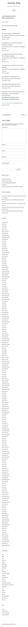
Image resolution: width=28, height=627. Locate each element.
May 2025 (4, 244)
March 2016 (4, 445)
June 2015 (4, 462)
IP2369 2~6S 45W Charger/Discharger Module (12, 186)
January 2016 (5, 449)
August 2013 (5, 504)
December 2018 (5, 383)
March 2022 (4, 310)
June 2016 (4, 440)
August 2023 (5, 278)
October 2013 (5, 500)
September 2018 (5, 389)
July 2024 (4, 258)
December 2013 (5, 496)
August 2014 (5, 481)
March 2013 (4, 513)
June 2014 (4, 485)
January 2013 (5, 517)
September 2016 (5, 434)
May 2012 (4, 530)
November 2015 (5, 453)
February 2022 (5, 312)
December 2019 (5, 361)
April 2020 (4, 353)
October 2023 (5, 274)
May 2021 (4, 329)
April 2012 (4, 532)
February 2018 (5, 402)
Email (4, 150)
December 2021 (5, 316)
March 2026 (4, 229)
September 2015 (5, 457)
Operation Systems (6, 582)
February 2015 (5, 470)
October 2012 (5, 522)
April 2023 (4, 286)
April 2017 (4, 421)
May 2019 (4, 374)
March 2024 (4, 265)
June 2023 (4, 282)
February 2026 (5, 231)
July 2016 (4, 438)
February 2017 (5, 425)
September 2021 (5, 321)
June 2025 (4, 243)
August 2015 (5, 459)
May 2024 (4, 261)
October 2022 (5, 297)
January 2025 (5, 250)
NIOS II (3, 579)
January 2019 (5, 382)
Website (4, 157)
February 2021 (5, 335)
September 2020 (5, 344)
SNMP (3, 590)
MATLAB (4, 571)
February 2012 (5, 536)
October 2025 (5, 239)
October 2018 (5, 387)
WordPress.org (5, 614)
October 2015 (5, 455)
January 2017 (5, 427)
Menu (14, 10)
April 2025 (4, 246)
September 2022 (5, 299)
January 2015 (5, 472)
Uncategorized (16, 103)
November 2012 (5, 521)
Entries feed (4, 611)
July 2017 (4, 415)
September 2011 (5, 545)
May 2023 (4, 284)
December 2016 (5, 428)
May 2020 (4, 351)
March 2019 (4, 378)
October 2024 (5, 254)
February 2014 (5, 492)
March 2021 (4, 333)
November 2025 (5, 237)
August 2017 (5, 413)
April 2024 (4, 263)
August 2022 (5, 301)
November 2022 (5, 295)
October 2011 (5, 543)
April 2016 (4, 444)
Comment (5, 127)
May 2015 (4, 464)
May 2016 (4, 442)
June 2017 (4, 417)
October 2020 (5, 342)
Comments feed (5, 613)
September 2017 (5, 412)
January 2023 (5, 291)
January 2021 (5, 336)
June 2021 (4, 327)
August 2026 (5, 222)
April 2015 (4, 466)
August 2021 (5, 323)
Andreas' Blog (14, 3)
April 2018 (4, 398)
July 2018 (4, 393)
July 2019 (4, 370)
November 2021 (5, 318)
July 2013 (4, 505)
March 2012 (4, 534)
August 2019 (5, 368)
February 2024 (5, 267)
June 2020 (4, 350)
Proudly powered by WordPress (8, 624)
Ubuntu (3, 592)
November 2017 (5, 408)
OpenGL (4, 581)
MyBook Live (5, 577)
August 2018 (5, 391)
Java (3, 569)
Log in (3, 609)
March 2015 (4, 468)
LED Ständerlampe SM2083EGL (9, 182)
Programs (4, 586)
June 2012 (4, 528)
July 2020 (4, 348)
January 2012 (5, 537)
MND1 (23, 114)
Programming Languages (7, 584)
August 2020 (5, 346)
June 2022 (4, 305)
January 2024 (5, 269)
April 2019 (4, 376)
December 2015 (5, 451)
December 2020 (5, 338)
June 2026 (4, 226)
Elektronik (4, 564)
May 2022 (4, 306)
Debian (3, 562)
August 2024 (5, 256)
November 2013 (5, 498)
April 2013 (4, 511)
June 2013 (4, 507)
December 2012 (5, 519)
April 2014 (4, 489)
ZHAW (3, 599)
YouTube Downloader (7, 181)
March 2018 (4, 400)
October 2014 (5, 477)
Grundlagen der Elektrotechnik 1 (10, 97)
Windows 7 (4, 598)
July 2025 (4, 241)
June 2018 (4, 395)
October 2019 (5, 365)
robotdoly (4, 184)
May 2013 (4, 509)
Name (4, 144)
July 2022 (4, 303)
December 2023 (5, 271)
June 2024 (4, 259)
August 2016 (5, 436)
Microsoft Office (5, 573)
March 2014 (4, 490)
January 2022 (5, 314)
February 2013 (5, 515)
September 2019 (5, 366)
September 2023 (5, 276)
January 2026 (5, 233)
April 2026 (4, 228)
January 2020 (5, 359)
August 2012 (5, 526)
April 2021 (4, 331)
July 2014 (4, 483)
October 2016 (5, 432)
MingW (3, 575)
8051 (3, 554)
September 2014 (5, 479)
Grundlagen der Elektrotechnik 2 (10, 99)
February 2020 (5, 357)
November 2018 (5, 385)
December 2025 (5, 235)
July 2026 (4, 224)
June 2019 (4, 372)
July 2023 (4, 280)
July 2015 (4, 460)
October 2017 (5, 410)
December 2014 (5, 474)
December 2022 (5, 293)
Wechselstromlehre (12, 25)
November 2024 (5, 252)
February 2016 (5, 447)
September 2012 (5, 524)
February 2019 (5, 380)
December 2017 (5, 406)
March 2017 (4, 423)
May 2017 (4, 419)
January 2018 (5, 404)
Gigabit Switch (6, 114)
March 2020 (4, 355)
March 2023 (4, 288)
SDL (3, 588)
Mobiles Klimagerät (6, 179)
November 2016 (5, 430)
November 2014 (5, 475)
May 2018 (4, 397)
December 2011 (5, 539)
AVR (3, 558)
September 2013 (5, 502)
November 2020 (5, 340)
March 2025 (4, 248)
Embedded (4, 566)
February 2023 (5, 289)
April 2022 (4, 308)
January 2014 (5, 494)
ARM (3, 556)
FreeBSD (4, 567)
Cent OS (4, 560)
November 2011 (5, 541)
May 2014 (4, 487)
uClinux (3, 594)
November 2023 (5, 273)
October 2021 (5, 320)
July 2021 (4, 325)
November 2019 (5, 363)
